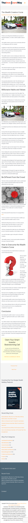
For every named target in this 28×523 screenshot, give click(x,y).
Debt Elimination (5, 442)
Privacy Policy (20, 503)
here (3, 214)
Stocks (3, 458)
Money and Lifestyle (6, 447)
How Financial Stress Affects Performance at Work (13, 427)
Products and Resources (7, 454)
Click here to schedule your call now (12, 356)
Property (4, 456)
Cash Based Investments (7, 440)
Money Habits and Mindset (7, 449)
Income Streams (5, 445)
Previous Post (14, 365)
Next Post (14, 369)
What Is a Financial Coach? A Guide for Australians (13, 421)
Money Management (6, 451)
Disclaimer (17, 505)
